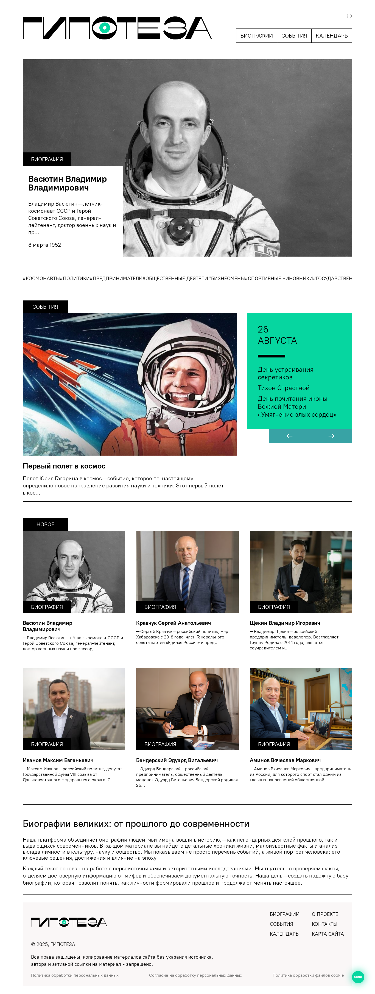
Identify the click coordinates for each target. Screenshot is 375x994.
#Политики (75, 278)
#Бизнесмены (226, 278)
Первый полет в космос (64, 465)
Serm (358, 977)
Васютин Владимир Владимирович (67, 183)
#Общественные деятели (175, 278)
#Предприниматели (116, 278)
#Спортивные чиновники (279, 278)
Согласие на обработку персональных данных (195, 975)
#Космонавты (41, 278)
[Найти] (349, 17)
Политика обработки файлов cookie (308, 975)
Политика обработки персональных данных (75, 975)
